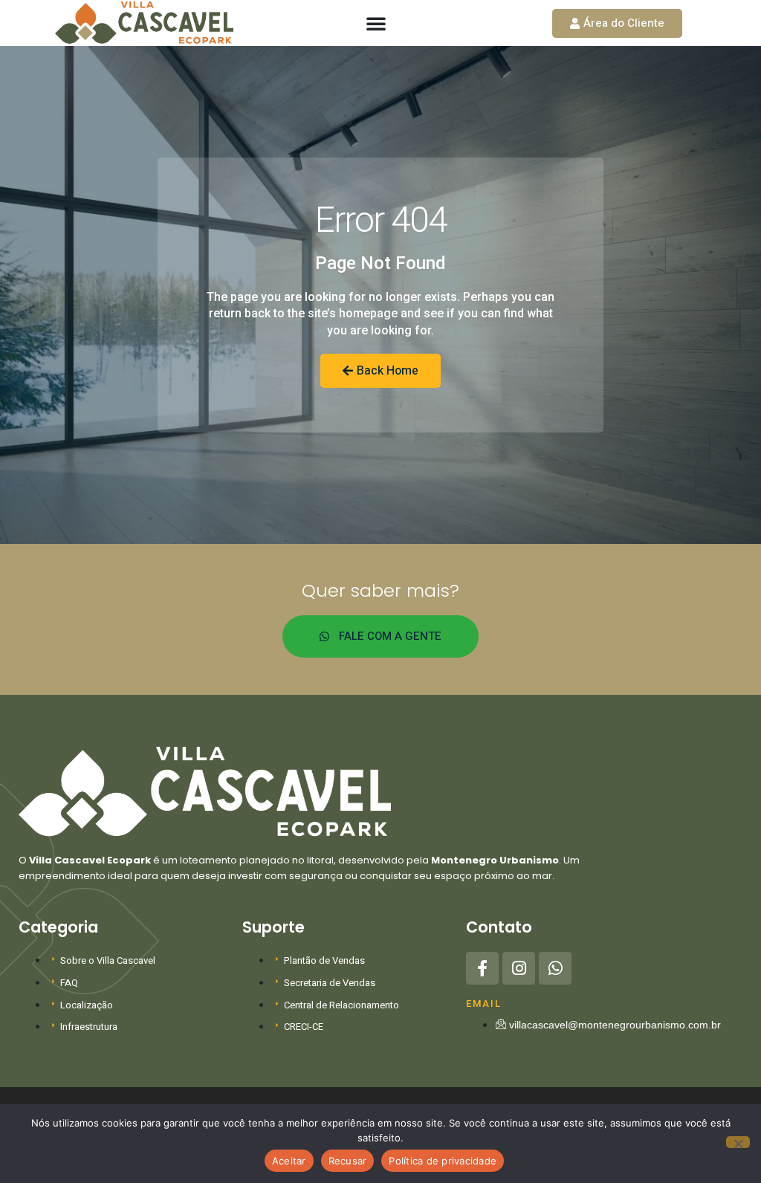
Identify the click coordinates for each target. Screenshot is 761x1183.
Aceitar (289, 1161)
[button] (376, 23)
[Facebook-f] (482, 968)
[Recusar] (738, 1142)
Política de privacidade (442, 1161)
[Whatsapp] (555, 968)
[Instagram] (518, 968)
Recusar (347, 1161)
